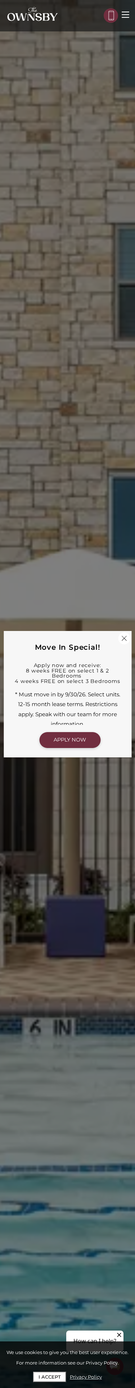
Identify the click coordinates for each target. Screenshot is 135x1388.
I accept (50, 1377)
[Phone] (111, 15)
